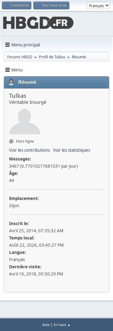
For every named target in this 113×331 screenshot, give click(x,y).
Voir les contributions (29, 150)
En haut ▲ (62, 324)
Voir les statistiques (71, 150)
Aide (46, 324)
